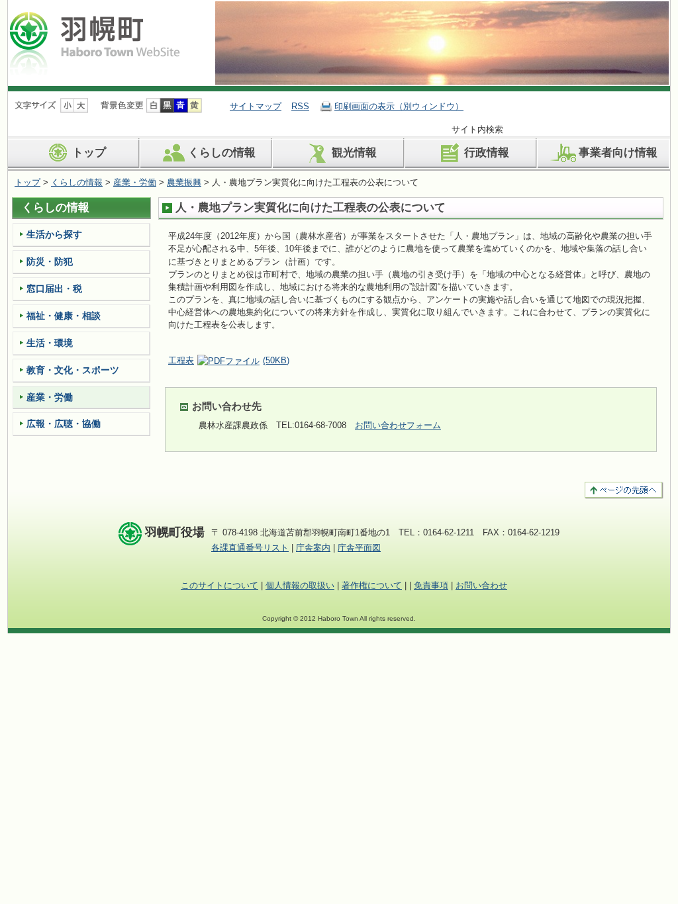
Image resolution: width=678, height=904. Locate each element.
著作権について (372, 585)
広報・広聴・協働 (63, 423)
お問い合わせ (481, 585)
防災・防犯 (49, 261)
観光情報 (354, 152)
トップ (89, 152)
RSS (300, 106)
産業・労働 (134, 182)
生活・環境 (49, 343)
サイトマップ (255, 106)
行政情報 (486, 152)
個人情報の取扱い (300, 585)
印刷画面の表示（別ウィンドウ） (398, 106)
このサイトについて (219, 585)
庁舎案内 (313, 548)
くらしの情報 (222, 152)
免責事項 (431, 585)
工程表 (228, 360)
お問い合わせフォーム (398, 425)
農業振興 (184, 182)
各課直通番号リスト (250, 548)
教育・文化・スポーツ (72, 370)
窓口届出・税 (54, 288)
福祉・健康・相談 (63, 315)
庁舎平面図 (359, 548)
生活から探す (54, 234)
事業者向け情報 (618, 152)
